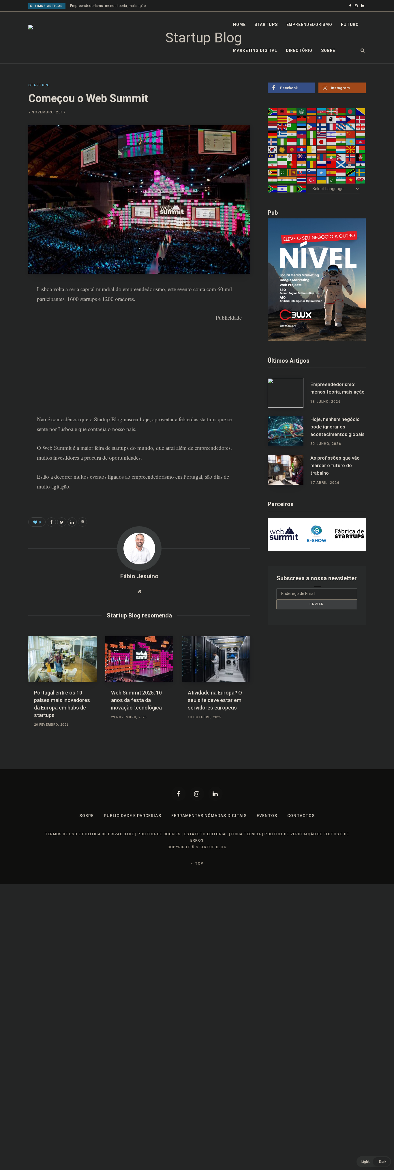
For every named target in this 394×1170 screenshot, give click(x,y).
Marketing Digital (255, 50)
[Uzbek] (341, 179)
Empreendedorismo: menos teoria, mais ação (108, 5)
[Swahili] (351, 172)
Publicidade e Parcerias (132, 815)
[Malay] (272, 157)
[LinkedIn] (13, 336)
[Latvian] (322, 149)
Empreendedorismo (309, 24)
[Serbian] (351, 164)
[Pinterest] (13, 321)
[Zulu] (302, 188)
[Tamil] (282, 179)
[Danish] (361, 119)
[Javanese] (331, 141)
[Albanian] (282, 111)
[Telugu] (292, 179)
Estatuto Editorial (206, 834)
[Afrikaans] (272, 111)
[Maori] (302, 157)
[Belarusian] (341, 111)
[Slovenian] (312, 172)
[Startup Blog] (201, 38)
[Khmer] (361, 141)
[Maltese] (292, 157)
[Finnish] (322, 126)
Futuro (350, 24)
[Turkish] (312, 179)
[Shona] (272, 172)
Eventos (267, 815)
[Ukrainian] (322, 179)
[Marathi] (312, 157)
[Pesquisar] (362, 50)
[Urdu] (331, 179)
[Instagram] (197, 794)
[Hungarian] (361, 134)
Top (198, 864)
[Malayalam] (282, 157)
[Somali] (322, 172)
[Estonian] (302, 126)
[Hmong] (351, 134)
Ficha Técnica (246, 834)
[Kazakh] (351, 141)
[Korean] (272, 149)
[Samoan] (331, 164)
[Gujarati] (292, 134)
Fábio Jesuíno (139, 576)
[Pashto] (361, 157)
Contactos (300, 815)
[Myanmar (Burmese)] (331, 157)
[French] (331, 126)
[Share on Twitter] (61, 522)
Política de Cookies (159, 834)
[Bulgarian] (272, 119)
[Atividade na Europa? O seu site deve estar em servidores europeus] (216, 659)
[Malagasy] (361, 149)
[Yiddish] (282, 188)
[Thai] (302, 179)
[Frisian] (341, 126)
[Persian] (272, 164)
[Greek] (282, 134)
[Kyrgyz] (292, 149)
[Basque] (331, 111)
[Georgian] (361, 126)
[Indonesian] (292, 141)
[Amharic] (292, 111)
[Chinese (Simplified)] (312, 119)
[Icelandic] (272, 141)
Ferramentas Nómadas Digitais (209, 815)
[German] (272, 134)
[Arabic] (302, 111)
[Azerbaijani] (322, 111)
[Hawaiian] (322, 134)
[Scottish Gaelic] (341, 164)
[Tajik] (272, 179)
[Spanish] (331, 172)
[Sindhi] (282, 172)
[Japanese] (322, 141)
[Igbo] (282, 141)
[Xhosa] (272, 188)
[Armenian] (312, 111)
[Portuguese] (292, 164)
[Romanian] (312, 164)
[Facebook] (178, 794)
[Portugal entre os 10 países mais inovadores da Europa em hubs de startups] (62, 659)
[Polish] (282, 164)
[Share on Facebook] (13, 305)
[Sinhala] (292, 172)
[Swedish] (361, 172)
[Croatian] (341, 119)
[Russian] (322, 164)
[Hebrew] (331, 134)
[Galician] (351, 126)
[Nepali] (341, 157)
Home (239, 24)
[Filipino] (312, 126)
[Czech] (351, 119)
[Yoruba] (292, 188)
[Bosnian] (361, 111)
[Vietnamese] (351, 179)
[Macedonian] (351, 149)
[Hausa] (312, 134)
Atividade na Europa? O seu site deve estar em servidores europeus (215, 700)
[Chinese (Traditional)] (322, 119)
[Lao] (302, 149)
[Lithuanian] (331, 149)
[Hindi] (341, 134)
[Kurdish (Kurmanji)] (282, 149)
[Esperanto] (292, 126)
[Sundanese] (341, 172)
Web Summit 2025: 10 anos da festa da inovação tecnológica (136, 700)
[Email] (13, 351)
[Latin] (312, 149)
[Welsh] (361, 179)
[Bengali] (351, 111)
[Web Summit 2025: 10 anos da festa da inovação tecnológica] (139, 659)
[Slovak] (302, 172)
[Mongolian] (322, 157)
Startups (266, 24)
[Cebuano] (292, 119)
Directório (299, 50)
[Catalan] (282, 119)
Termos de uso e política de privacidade (89, 834)
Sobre (328, 50)
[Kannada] (341, 141)
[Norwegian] (351, 157)
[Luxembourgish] (341, 149)
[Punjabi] (302, 164)
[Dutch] (272, 126)
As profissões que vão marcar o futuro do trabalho (335, 465)
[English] (282, 126)
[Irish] (302, 141)
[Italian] (312, 141)
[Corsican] (331, 119)
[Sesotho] (361, 164)
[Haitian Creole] (302, 134)
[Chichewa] (302, 119)
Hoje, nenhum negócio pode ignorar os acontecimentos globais (337, 426)
